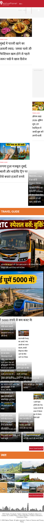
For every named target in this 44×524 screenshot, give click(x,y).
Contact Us (5, 515)
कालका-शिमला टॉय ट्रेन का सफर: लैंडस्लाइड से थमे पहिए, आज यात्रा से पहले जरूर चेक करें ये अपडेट (8, 358)
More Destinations (35, 495)
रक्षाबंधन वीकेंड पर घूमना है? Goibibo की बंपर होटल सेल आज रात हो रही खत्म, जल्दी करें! (36, 195)
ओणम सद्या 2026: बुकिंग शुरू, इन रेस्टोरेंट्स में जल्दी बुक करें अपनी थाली (37, 126)
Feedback (31, 514)
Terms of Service (31, 520)
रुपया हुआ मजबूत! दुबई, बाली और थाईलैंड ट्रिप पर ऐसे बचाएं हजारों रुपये (14, 171)
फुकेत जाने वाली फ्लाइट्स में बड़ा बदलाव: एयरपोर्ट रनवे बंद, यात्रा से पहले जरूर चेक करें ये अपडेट (10, 383)
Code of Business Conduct (27, 515)
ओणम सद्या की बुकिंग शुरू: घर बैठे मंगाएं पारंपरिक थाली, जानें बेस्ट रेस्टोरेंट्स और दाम (23, 371)
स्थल (3, 455)
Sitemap (24, 514)
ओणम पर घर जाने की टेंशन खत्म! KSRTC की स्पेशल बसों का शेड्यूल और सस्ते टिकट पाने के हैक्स (21, 266)
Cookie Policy (13, 515)
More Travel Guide (36, 448)
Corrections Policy (22, 517)
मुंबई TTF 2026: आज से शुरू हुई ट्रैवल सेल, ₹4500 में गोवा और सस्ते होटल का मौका (8, 402)
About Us (38, 514)
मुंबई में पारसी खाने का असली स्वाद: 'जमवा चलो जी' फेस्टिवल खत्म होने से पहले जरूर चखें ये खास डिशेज (16, 51)
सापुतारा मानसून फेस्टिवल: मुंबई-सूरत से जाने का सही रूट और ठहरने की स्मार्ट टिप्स (33, 435)
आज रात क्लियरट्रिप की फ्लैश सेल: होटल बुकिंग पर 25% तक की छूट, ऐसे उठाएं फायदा (32, 383)
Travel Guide (3, 39)
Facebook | (13, 514)
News (30, 185)
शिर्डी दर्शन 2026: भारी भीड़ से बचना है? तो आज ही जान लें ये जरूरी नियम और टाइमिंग (7, 422)
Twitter (19, 514)
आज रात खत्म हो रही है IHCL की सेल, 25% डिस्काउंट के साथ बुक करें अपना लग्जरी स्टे (8, 393)
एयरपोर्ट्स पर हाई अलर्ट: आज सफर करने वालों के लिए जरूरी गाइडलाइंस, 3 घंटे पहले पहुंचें (10, 434)
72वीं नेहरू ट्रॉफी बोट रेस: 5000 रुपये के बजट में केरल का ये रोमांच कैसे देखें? (38, 409)
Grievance (39, 515)
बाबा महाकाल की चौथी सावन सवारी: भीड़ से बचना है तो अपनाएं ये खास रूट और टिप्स (7, 329)
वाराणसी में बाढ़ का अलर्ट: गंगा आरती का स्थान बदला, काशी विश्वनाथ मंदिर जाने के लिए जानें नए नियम (23, 348)
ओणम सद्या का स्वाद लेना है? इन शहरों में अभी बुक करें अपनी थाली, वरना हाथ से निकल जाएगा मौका (8, 371)
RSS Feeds (5, 514)
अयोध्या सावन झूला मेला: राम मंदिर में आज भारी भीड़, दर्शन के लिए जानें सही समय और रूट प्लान (26, 422)
